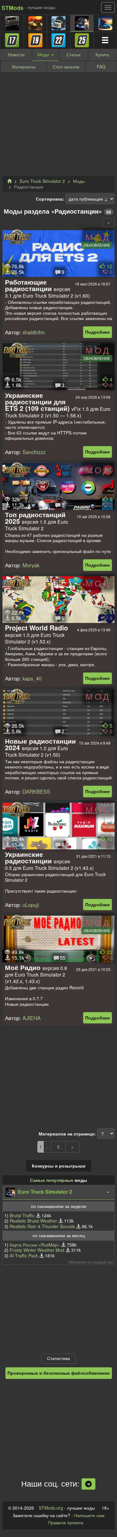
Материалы (24, 66)
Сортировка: (50, 199)
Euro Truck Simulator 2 (42, 181)
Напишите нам (89, 1515)
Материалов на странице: (67, 1134)
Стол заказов (66, 66)
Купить (102, 54)
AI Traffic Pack (24, 1255)
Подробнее (97, 332)
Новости (16, 54)
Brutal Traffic (22, 1215)
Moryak (30, 565)
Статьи (73, 54)
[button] (58, 1192)
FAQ (101, 66)
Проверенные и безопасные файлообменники (58, 1373)
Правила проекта (65, 1522)
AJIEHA (31, 1018)
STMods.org (51, 1508)
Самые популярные (51, 1180)
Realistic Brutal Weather (33, 1221)
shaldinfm (33, 332)
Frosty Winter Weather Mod (37, 1250)
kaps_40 (31, 678)
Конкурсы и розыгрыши (58, 1166)
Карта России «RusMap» (35, 1245)
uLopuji (30, 904)
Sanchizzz (34, 452)
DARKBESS (36, 791)
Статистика (58, 1358)
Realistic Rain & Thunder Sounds (42, 1226)
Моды (79, 181)
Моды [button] (44, 54)
